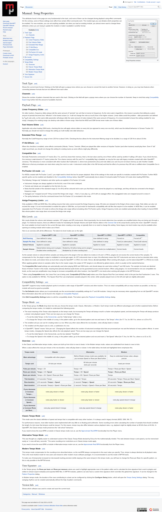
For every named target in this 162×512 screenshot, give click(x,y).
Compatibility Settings (64, 177)
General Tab (112, 223)
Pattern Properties (28, 474)
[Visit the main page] (10, 9)
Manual (34, 494)
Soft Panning (28, 238)
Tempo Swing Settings (134, 477)
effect (117, 319)
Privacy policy (26, 509)
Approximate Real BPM (89, 431)
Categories (26, 494)
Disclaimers (48, 509)
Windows (42, 494)
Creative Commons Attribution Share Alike (50, 505)
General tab (52, 317)
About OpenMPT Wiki (37, 509)
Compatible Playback (71, 294)
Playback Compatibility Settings (100, 297)
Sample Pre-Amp (29, 241)
